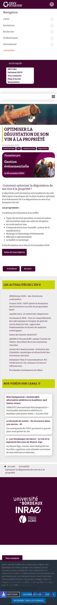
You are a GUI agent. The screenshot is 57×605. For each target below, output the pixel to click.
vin (18, 148)
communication (29, 148)
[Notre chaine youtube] (51, 594)
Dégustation (43, 148)
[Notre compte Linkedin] (43, 594)
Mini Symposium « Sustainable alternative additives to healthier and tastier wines (26, 400)
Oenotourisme (9, 148)
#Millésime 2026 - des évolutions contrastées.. (25, 298)
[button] (52, 4)
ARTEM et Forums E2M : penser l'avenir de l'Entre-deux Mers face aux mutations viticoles (30, 342)
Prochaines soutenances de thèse (25, 370)
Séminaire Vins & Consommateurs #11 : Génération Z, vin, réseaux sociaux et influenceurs (28, 362)
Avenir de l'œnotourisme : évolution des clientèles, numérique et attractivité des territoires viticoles (29, 352)
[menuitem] (30, 63)
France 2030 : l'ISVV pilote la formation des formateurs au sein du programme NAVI (28, 306)
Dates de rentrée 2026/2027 (23, 334)
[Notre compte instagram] (37, 594)
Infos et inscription (14, 252)
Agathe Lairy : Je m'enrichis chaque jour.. (29, 314)
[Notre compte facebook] (32, 594)
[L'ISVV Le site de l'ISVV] (12, 4)
